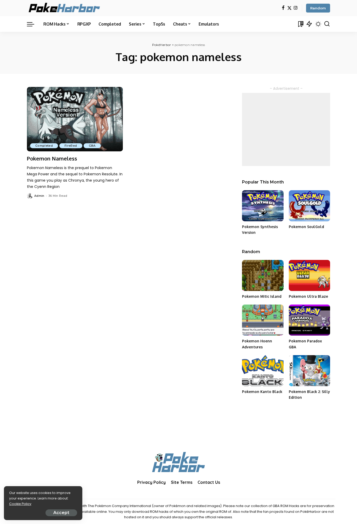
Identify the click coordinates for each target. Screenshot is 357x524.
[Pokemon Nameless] (75, 119)
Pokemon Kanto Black (262, 391)
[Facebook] (283, 8)
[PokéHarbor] (64, 8)
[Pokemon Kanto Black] (262, 370)
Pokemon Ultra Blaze (308, 296)
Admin (39, 196)
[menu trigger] (33, 24)
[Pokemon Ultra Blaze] (309, 275)
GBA (92, 145)
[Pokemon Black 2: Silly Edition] (309, 370)
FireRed (71, 145)
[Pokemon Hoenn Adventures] (262, 320)
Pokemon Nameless (52, 158)
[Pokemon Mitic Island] (262, 275)
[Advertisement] (286, 129)
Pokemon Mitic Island (261, 296)
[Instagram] (295, 8)
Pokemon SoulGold (306, 226)
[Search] (327, 24)
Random (318, 8)
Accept (61, 512)
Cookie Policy (20, 504)
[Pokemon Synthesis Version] (262, 205)
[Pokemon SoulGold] (309, 205)
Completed (44, 145)
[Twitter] (289, 8)
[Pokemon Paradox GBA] (309, 320)
